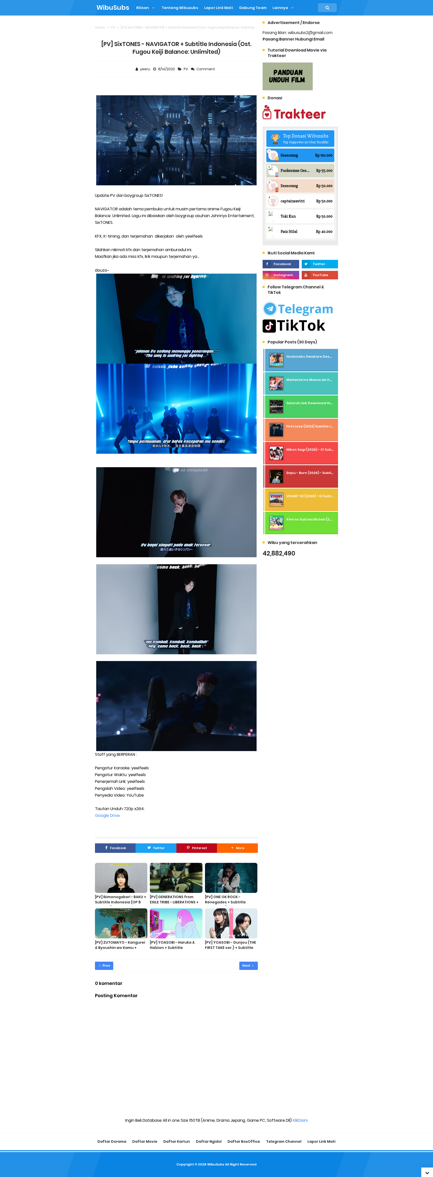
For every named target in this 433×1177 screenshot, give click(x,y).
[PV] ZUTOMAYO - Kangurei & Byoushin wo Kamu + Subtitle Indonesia (120, 947)
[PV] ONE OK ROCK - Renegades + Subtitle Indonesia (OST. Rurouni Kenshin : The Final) (227, 904)
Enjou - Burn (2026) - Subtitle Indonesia (320, 472)
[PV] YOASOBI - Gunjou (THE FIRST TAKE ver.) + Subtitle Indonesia (230, 947)
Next (246, 965)
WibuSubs (215, 1164)
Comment (206, 69)
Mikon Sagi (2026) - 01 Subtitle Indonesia (321, 449)
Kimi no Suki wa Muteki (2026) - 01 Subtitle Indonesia (331, 519)
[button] (237, 848)
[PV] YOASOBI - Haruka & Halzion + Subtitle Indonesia (172, 947)
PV (186, 69)
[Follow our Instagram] (281, 275)
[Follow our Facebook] (281, 264)
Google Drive (107, 815)
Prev (106, 965)
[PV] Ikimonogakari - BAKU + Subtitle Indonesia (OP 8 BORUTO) (120, 902)
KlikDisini (300, 1120)
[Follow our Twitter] (320, 264)
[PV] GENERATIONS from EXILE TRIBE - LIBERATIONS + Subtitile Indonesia (174, 902)
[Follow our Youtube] (320, 275)
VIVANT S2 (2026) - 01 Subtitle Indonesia (320, 496)
